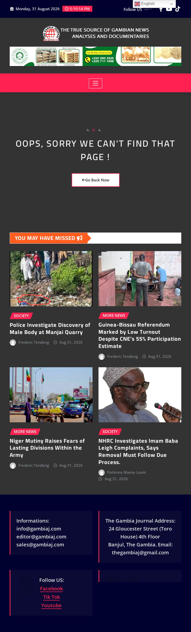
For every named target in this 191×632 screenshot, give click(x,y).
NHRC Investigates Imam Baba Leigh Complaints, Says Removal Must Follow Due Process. (138, 451)
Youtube (51, 605)
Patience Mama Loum (126, 472)
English (147, 3)
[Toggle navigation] (95, 83)
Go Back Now (97, 179)
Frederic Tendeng (33, 342)
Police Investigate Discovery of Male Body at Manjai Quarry (50, 328)
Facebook (51, 588)
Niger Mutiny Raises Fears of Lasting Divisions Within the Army (47, 447)
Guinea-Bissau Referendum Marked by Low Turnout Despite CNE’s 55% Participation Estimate (139, 335)
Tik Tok (51, 597)
